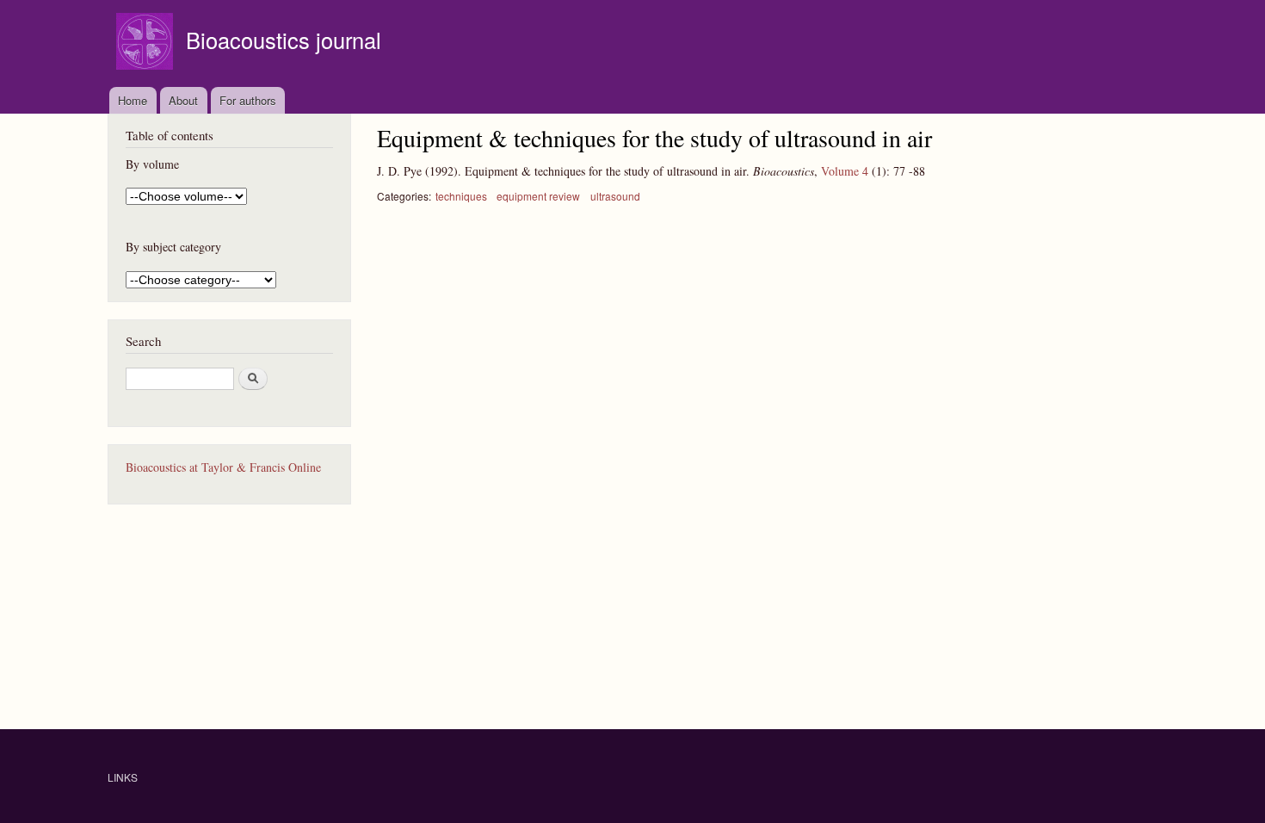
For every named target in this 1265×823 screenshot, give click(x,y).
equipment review (538, 196)
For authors (247, 100)
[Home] (147, 43)
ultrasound (615, 196)
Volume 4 (844, 171)
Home (132, 100)
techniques (461, 196)
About (183, 100)
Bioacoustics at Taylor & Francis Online (223, 467)
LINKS (123, 777)
